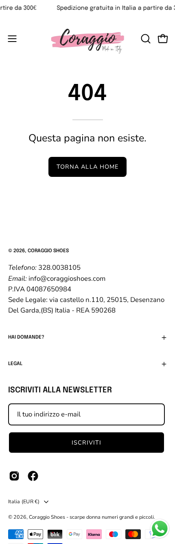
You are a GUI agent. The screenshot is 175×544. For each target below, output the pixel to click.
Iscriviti (87, 442)
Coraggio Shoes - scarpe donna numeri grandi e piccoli (91, 516)
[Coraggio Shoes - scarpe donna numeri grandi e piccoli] (87, 38)
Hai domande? (26, 337)
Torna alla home (87, 167)
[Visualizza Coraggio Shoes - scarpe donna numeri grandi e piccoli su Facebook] (33, 476)
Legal (15, 363)
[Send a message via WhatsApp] (160, 529)
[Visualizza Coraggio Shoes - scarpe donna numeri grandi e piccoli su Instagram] (14, 476)
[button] (145, 38)
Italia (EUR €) (24, 501)
